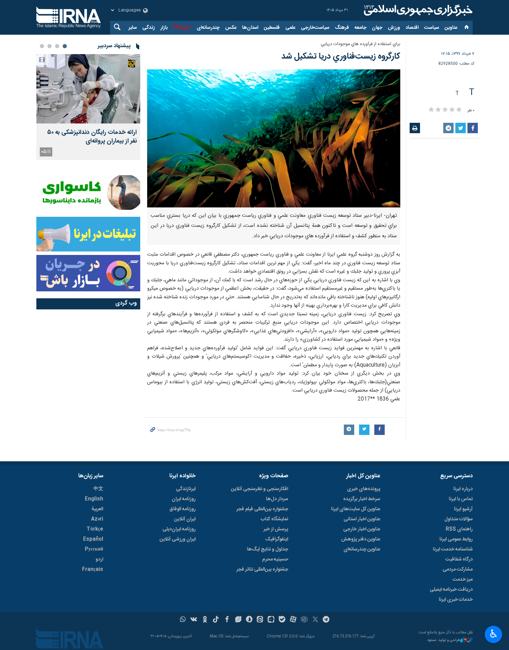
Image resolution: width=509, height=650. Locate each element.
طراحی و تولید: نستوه (444, 640)
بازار (164, 28)
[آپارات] (293, 620)
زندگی (148, 28)
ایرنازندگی (186, 489)
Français (92, 569)
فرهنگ (342, 28)
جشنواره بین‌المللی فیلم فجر (262, 509)
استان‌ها (250, 28)
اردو (99, 559)
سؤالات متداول (458, 519)
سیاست (431, 28)
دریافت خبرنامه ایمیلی (451, 589)
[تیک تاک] (216, 620)
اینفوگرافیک (276, 539)
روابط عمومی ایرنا (456, 539)
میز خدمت (463, 579)
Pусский (94, 549)
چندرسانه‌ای (208, 28)
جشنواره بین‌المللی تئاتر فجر (262, 569)
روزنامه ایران (184, 499)
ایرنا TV (180, 28)
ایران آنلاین (185, 519)
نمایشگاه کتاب (274, 519)
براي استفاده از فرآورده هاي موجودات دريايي (360, 44)
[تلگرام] (326, 620)
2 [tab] (57, 46)
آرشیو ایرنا (463, 509)
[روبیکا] (304, 620)
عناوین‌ (451, 28)
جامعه (360, 28)
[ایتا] (260, 620)
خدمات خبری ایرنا (456, 600)
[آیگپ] (271, 620)
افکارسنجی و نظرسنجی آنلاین (259, 489)
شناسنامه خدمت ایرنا (453, 549)
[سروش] (249, 620)
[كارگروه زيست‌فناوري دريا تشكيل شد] (273, 138)
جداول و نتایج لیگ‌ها (267, 549)
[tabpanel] (88, 107)
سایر (132, 28)
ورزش (394, 28)
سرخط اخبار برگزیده (361, 499)
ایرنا (417, 10)
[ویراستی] (238, 620)
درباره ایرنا (463, 489)
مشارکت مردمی (458, 569)
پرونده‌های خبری (363, 489)
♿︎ (494, 633)
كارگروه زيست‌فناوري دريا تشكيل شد (340, 56)
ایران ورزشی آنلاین (178, 539)
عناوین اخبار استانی (361, 519)
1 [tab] (65, 46)
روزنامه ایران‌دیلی (179, 529)
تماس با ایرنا (461, 499)
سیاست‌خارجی (315, 28)
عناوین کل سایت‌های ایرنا (355, 509)
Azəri (97, 519)
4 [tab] (42, 46)
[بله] (282, 620)
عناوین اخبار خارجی (361, 529)
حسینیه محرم (275, 559)
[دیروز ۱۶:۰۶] (88, 88)
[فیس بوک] (227, 620)
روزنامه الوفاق (182, 509)
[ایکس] (315, 620)
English (94, 499)
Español (93, 539)
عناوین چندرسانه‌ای (361, 549)
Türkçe (95, 529)
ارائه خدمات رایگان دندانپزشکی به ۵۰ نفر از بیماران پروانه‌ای (92, 137)
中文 (98, 489)
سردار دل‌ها (277, 499)
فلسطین (272, 28)
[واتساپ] (183, 620)
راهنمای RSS (459, 529)
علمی (290, 28)
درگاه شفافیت (459, 559)
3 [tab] (49, 46)
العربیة (97, 509)
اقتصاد (412, 28)
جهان (377, 28)
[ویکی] (193, 620)
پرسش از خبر (276, 529)
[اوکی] (204, 620)
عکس (230, 28)
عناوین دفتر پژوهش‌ (360, 539)
